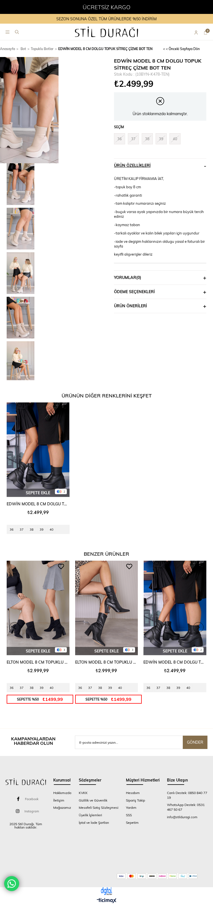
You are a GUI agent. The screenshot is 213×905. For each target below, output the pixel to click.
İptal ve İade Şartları (94, 822)
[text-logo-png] (26, 781)
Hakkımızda (62, 792)
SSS (129, 815)
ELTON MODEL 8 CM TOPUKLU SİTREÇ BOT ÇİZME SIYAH (106, 662)
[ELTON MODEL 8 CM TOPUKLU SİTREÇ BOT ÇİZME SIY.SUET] (38, 608)
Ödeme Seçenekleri (134, 291)
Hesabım (133, 792)
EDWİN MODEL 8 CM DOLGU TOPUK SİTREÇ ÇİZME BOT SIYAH (38, 503)
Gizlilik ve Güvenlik (93, 800)
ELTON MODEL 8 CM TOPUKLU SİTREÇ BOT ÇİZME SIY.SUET (38, 662)
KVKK (83, 792)
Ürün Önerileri (130, 305)
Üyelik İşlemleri (90, 815)
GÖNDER (195, 742)
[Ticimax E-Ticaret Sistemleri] (106, 901)
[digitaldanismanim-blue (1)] (106, 891)
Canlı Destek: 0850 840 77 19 (187, 795)
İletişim (58, 800)
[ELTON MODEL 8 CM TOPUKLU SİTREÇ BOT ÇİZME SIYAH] (106, 608)
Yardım (131, 807)
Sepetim (132, 822)
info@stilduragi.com (182, 817)
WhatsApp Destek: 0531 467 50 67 (186, 807)
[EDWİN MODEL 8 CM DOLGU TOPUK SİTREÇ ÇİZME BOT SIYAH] (38, 449)
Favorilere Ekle (61, 408)
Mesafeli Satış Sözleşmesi (98, 807)
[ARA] (17, 32)
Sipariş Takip (135, 800)
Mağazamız (62, 807)
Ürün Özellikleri (132, 165)
